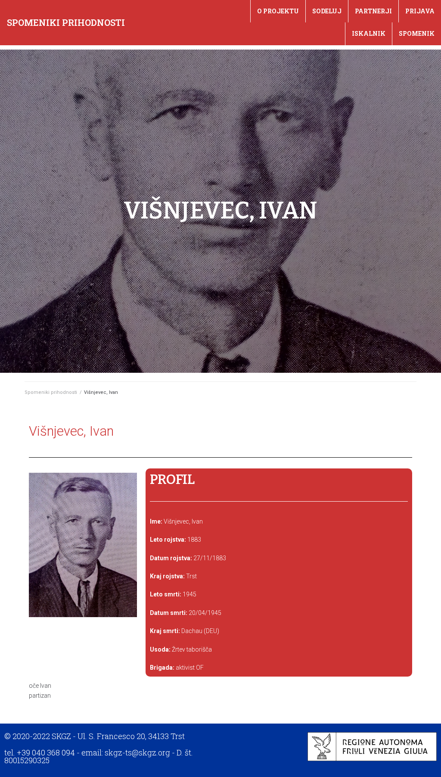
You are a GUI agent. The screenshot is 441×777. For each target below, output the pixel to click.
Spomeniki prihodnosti (66, 22)
